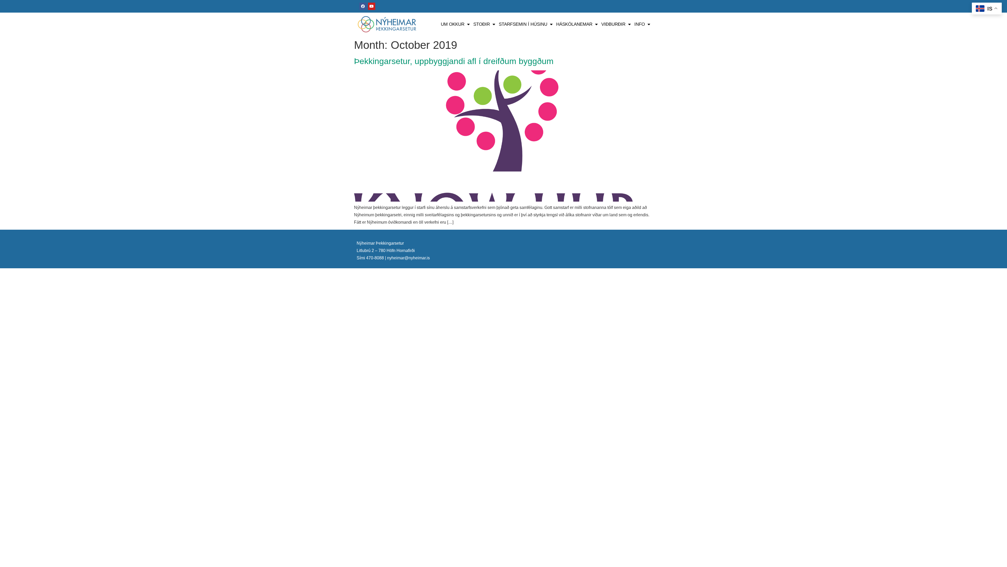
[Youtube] (371, 6)
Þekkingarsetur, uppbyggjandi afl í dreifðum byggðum (454, 61)
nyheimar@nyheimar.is (408, 258)
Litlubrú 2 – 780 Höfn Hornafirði (386, 250)
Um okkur (452, 24)
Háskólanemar (574, 24)
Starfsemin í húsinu (523, 24)
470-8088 (375, 258)
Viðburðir (613, 24)
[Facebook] (363, 6)
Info (639, 24)
